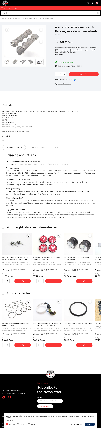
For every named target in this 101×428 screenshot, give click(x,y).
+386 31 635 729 (15, 390)
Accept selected (76, 424)
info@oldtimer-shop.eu (17, 393)
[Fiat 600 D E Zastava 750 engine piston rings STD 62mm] (17, 310)
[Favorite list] (88, 3)
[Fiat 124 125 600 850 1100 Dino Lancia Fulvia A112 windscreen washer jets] (17, 244)
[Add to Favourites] (28, 235)
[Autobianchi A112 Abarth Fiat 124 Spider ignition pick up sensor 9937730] (47, 310)
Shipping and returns (14, 147)
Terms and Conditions (38, 147)
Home (4, 18)
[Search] (98, 13)
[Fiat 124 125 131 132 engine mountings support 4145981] (78, 244)
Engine (10, 18)
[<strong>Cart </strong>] (92, 3)
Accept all (90, 424)
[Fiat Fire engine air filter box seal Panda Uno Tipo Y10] (78, 310)
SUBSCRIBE (45, 406)
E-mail (39, 397)
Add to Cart (83, 74)
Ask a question (59, 147)
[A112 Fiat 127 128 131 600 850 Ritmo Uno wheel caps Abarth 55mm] (47, 244)
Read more (59, 54)
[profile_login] (84, 3)
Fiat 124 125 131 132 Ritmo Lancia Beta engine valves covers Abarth (34, 18)
